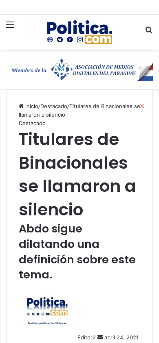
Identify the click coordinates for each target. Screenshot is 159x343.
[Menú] (10, 29)
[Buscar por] (149, 33)
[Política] (79, 32)
